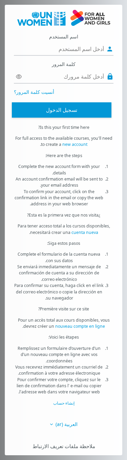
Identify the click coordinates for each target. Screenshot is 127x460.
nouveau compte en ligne (80, 326)
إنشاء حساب (64, 403)
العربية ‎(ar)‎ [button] (66, 424)
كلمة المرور (64, 64)
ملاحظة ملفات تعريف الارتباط (64, 446)
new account (74, 144)
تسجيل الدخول (61, 109)
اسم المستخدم (63, 36)
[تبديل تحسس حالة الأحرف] (19, 77)
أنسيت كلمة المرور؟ (34, 92)
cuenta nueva (84, 232)
